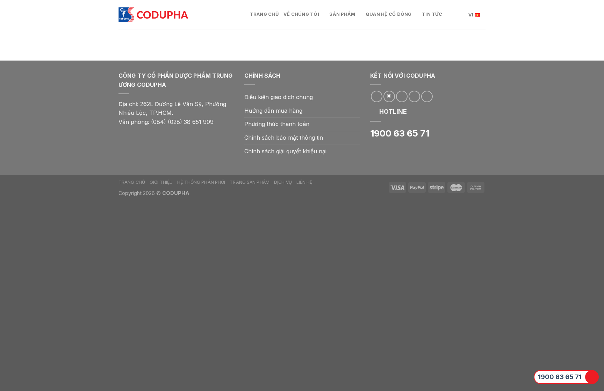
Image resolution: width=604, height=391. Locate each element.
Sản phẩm (342, 14)
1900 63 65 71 (560, 376)
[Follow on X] (389, 96)
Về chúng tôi (301, 14)
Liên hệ (304, 182)
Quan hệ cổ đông (389, 14)
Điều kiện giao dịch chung (278, 96)
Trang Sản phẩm (249, 182)
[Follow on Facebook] (376, 96)
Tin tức (432, 14)
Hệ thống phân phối (201, 182)
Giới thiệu (161, 182)
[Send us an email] (402, 96)
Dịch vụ (283, 182)
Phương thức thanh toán (276, 123)
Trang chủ (264, 14)
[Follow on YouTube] (427, 96)
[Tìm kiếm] (455, 14)
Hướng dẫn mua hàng (273, 110)
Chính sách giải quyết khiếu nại (285, 151)
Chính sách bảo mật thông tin (283, 137)
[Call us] (414, 96)
